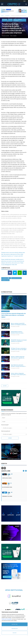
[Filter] (5, 468)
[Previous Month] (23, 471)
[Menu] (2, 4)
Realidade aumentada (16, 278)
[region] (14, 623)
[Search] (26, 4)
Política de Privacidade (6, 619)
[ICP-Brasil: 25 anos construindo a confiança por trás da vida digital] (5, 351)
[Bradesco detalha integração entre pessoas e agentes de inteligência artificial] (5, 359)
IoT (9, 278)
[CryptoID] (14, 4)
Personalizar (15, 628)
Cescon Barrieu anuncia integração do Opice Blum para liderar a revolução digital (13, 315)
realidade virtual (5, 280)
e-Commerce (4, 278)
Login (24, 1)
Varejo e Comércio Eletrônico (18, 20)
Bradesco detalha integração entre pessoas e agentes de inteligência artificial (17, 358)
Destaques (4, 19)
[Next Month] (26, 471)
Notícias (10, 19)
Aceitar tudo (14, 624)
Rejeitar (14, 632)
